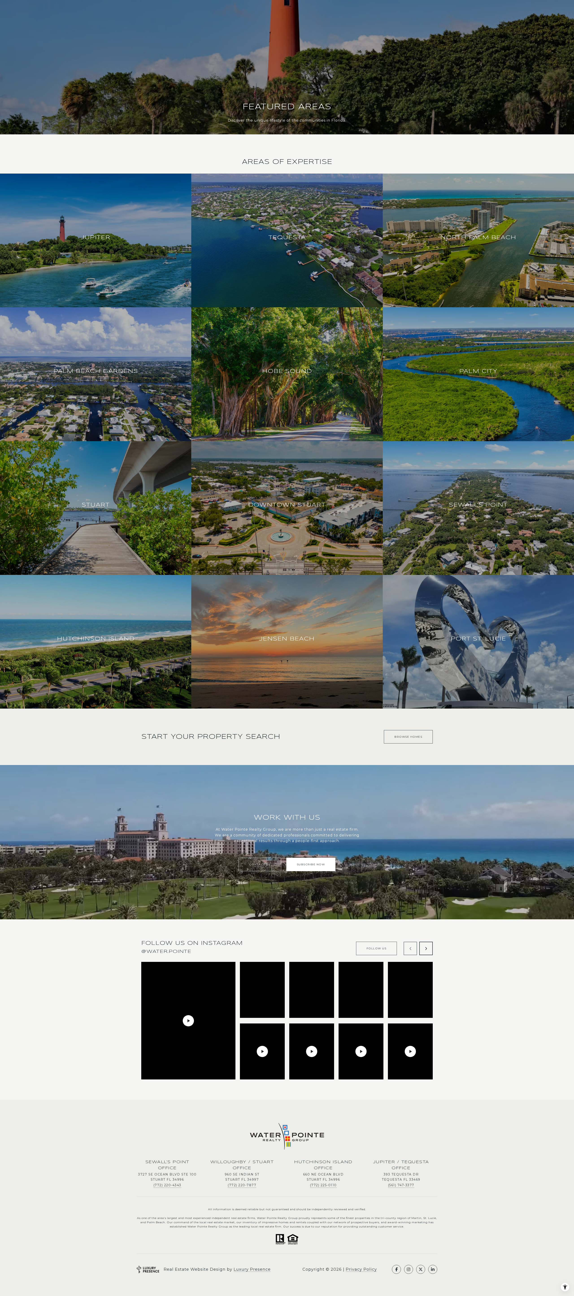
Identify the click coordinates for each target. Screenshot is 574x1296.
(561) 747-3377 (401, 1185)
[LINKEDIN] (432, 1269)
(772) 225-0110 (323, 1185)
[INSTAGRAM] (408, 1269)
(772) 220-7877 (242, 1185)
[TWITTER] (420, 1269)
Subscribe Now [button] (311, 864)
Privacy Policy (361, 1269)
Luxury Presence (252, 1269)
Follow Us (377, 948)
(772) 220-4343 (167, 1185)
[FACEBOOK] (396, 1269)
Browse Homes (408, 736)
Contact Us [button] (259, 864)
